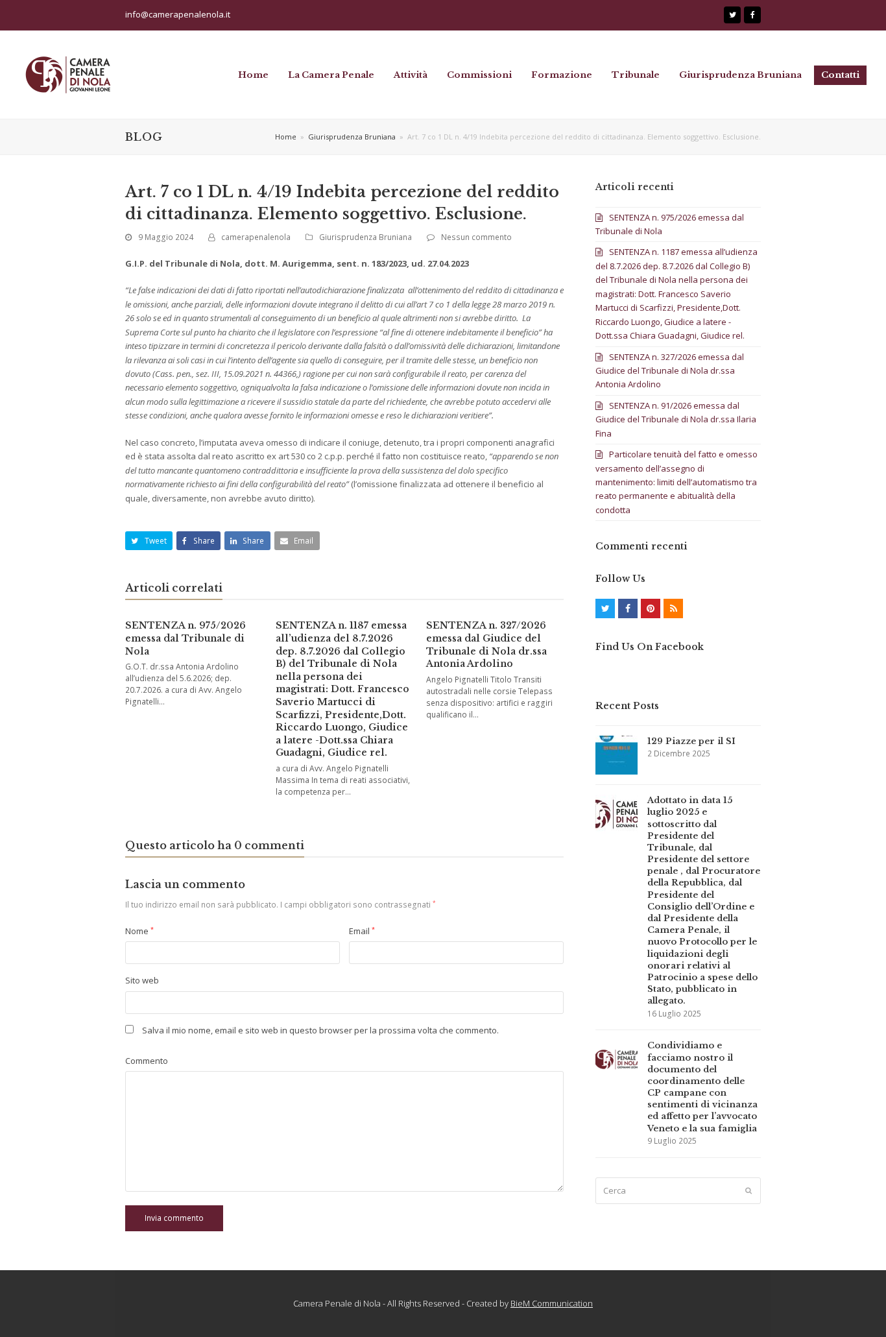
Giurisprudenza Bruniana (365, 237)
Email (362, 931)
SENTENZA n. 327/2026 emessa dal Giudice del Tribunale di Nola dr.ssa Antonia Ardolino (486, 644)
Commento (146, 1060)
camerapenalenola (256, 237)
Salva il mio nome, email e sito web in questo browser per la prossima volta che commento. (320, 1030)
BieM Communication (551, 1303)
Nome (139, 931)
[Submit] (748, 1190)
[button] (149, 540)
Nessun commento (476, 237)
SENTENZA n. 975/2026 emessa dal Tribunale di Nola (185, 638)
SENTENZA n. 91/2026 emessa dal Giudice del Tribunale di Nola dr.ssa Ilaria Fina (675, 419)
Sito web (142, 980)
